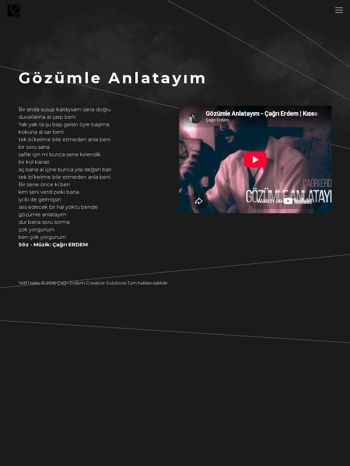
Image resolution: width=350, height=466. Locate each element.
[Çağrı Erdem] (14, 10)
